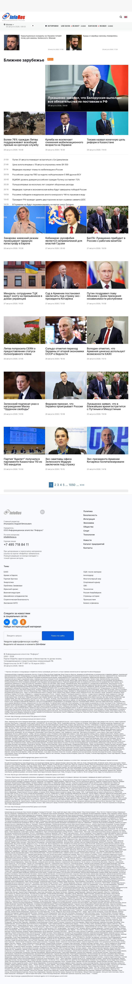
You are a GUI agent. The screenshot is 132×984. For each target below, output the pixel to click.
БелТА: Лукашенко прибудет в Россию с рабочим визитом (106, 239)
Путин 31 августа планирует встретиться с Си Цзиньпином (40, 160)
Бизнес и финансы (91, 603)
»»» (82, 484)
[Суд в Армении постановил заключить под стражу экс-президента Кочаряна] (66, 276)
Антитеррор (88, 575)
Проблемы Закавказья (13, 586)
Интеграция (89, 519)
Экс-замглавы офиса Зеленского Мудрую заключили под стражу (60, 461)
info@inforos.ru (10, 537)
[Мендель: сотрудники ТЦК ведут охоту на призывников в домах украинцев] (24, 276)
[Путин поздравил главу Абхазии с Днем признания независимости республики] (107, 276)
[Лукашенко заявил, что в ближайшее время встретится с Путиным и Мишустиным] (107, 386)
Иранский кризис (11, 589)
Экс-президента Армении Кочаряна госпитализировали (105, 460)
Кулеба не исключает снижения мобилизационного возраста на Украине (64, 142)
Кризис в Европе (11, 575)
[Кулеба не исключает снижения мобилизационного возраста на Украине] (66, 124)
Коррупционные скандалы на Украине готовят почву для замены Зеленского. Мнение (41, 37)
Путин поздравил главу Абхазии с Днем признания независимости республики (104, 296)
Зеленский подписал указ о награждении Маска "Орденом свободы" (21, 406)
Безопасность (90, 515)
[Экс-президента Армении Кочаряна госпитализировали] (107, 441)
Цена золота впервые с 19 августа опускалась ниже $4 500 (40, 164)
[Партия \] (24, 441)
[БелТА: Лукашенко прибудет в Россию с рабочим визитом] (107, 220)
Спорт (86, 531)
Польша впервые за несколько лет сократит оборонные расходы (43, 184)
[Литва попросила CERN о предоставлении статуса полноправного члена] (24, 331)
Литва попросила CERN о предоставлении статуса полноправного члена (19, 351)
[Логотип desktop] (13, 17)
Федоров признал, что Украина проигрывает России (64, 405)
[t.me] (15, 622)
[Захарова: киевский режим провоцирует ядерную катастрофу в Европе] (24, 220)
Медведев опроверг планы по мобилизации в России (37, 169)
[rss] (48, 60)
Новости (87, 540)
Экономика (88, 523)
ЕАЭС (6, 572)
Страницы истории (91, 596)
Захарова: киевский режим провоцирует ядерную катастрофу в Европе (21, 241)
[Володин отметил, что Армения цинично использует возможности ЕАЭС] (107, 331)
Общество (88, 527)
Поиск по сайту (58, 636)
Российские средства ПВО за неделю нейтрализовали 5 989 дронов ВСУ (46, 174)
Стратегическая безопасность (16, 599)
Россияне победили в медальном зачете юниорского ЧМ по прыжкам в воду (48, 194)
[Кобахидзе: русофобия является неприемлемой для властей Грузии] (66, 220)
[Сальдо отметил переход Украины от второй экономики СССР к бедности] (66, 331)
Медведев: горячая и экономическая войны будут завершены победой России (49, 189)
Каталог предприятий (93, 544)
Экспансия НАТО (11, 603)
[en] (125, 17)
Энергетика (9, 582)
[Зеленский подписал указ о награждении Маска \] (24, 386)
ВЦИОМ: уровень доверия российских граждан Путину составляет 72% (46, 180)
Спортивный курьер (91, 582)
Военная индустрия (12, 593)
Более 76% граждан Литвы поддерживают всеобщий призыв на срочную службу (21, 142)
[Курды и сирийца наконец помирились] (74, 42)
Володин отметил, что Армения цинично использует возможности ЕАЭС (106, 351)
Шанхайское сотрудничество (16, 596)
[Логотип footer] (13, 512)
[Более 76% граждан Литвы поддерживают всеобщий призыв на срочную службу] (24, 124)
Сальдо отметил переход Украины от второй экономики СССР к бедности (64, 351)
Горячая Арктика (11, 579)
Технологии (89, 534)
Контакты (88, 548)
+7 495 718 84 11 (16, 544)
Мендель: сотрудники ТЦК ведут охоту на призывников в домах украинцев (23, 296)
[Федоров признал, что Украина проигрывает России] (66, 386)
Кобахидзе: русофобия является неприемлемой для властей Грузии (63, 241)
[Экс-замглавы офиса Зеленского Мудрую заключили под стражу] (66, 441)
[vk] (7, 622)
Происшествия (89, 599)
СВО (85, 586)
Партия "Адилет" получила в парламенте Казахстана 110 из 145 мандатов (23, 461)
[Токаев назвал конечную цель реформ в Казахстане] (107, 124)
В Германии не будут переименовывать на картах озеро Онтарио (43, 204)
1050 (72, 484)
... (66, 484)
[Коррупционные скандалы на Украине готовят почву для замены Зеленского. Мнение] (12, 42)
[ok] (23, 622)
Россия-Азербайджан (92, 593)
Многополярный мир (92, 579)
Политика (88, 511)
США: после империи (92, 572)
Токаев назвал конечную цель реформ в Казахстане (106, 141)
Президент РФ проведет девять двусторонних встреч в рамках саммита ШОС (49, 200)
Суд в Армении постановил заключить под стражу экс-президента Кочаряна (62, 296)
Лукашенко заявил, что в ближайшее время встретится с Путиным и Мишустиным (106, 406)
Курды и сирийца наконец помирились (100, 36)
